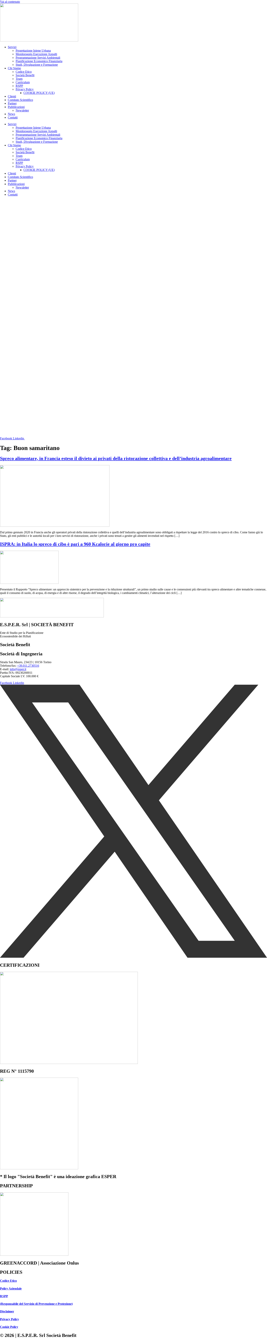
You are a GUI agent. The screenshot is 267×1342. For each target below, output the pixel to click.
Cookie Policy (9, 1327)
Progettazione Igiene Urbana (33, 50)
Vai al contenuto (10, 1)
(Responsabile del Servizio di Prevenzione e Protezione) (36, 1303)
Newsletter (22, 110)
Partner (12, 103)
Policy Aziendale (11, 1288)
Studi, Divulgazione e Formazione (37, 64)
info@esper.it (18, 669)
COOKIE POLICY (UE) (39, 92)
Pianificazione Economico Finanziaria (39, 61)
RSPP (19, 85)
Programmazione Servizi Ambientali (38, 57)
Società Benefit (25, 75)
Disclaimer (7, 1311)
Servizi (12, 47)
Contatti (13, 117)
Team (19, 78)
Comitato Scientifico (20, 100)
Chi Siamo (14, 68)
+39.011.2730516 (28, 665)
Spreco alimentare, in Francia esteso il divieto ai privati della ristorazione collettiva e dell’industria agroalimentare (116, 458)
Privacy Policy (25, 89)
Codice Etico (24, 71)
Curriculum (23, 82)
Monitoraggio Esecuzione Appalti (36, 54)
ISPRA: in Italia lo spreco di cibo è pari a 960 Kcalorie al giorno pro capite (75, 544)
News (11, 114)
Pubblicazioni (16, 107)
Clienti (12, 96)
